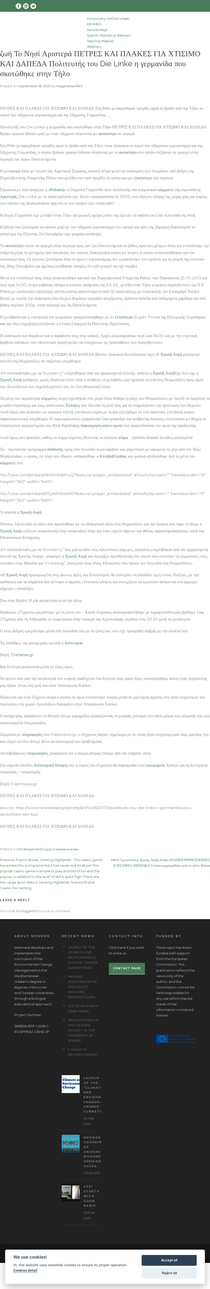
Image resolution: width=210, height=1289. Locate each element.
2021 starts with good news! (91, 1196)
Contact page (127, 968)
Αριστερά (8, 196)
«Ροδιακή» (56, 189)
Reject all (169, 1273)
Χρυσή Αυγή (171, 354)
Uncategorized (29, 849)
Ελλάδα (105, 456)
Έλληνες (73, 405)
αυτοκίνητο (107, 133)
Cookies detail (25, 1270)
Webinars (94, 47)
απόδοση (54, 449)
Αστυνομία (73, 643)
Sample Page (97, 30)
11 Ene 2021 (91, 1173)
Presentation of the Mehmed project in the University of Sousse (83, 1030)
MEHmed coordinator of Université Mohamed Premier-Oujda (82, 987)
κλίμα (123, 437)
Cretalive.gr (22, 654)
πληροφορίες (32, 734)
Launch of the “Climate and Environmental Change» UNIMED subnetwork (83, 957)
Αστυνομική (44, 765)
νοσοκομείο (155, 765)
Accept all (169, 1260)
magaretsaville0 (69, 86)
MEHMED (94, 24)
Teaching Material (100, 41)
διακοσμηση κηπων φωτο (101, 425)
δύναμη (61, 765)
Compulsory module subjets (108, 18)
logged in (29, 911)
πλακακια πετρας (67, 849)
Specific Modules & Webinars (109, 35)
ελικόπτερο (142, 177)
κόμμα (163, 189)
